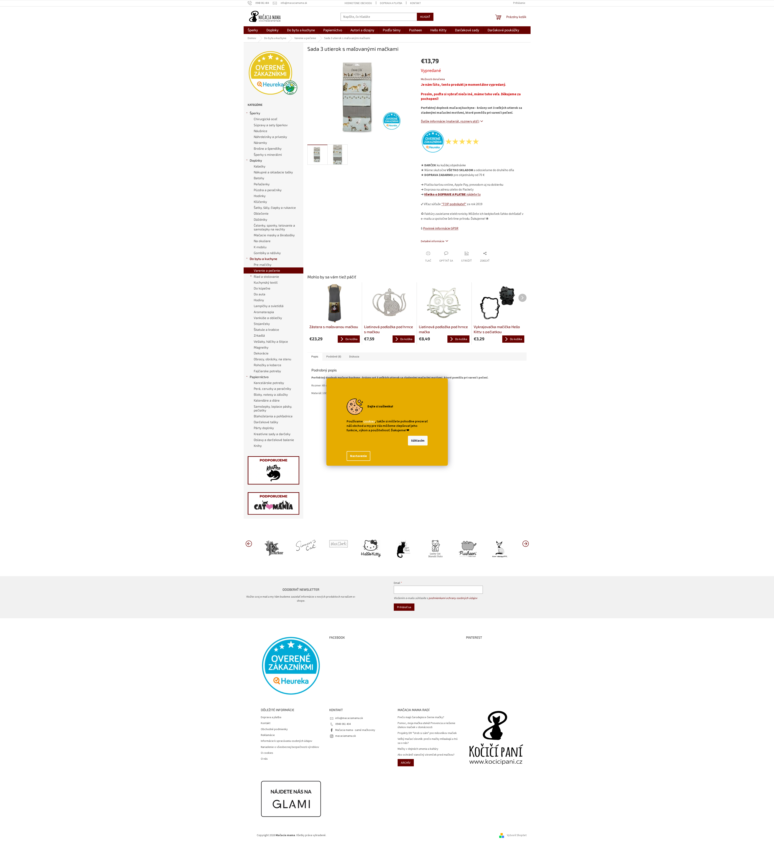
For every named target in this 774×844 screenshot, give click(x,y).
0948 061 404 (343, 724)
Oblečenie (261, 213)
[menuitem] (253, 30)
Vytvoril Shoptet (517, 835)
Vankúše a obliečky (268, 318)
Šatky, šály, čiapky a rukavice (275, 207)
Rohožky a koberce (267, 365)
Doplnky (256, 160)
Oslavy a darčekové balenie (274, 440)
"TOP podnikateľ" (453, 204)
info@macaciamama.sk (349, 718)
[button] (525, 543)
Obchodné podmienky (274, 729)
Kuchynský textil (266, 282)
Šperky (255, 113)
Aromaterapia (264, 312)
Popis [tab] (314, 357)
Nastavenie (358, 456)
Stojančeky (262, 324)
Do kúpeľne (262, 288)
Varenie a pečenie (267, 270)
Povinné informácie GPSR (440, 228)
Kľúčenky (260, 202)
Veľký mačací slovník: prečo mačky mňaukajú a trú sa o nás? (428, 741)
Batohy (259, 178)
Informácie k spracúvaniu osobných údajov (286, 741)
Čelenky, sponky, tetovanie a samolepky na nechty (274, 227)
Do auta (259, 294)
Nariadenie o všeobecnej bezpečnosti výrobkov (290, 747)
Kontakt (415, 3)
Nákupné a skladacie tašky (273, 172)
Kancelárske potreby (269, 383)
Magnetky (261, 347)
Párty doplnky (264, 428)
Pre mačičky (262, 264)
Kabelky (259, 166)
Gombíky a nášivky (267, 253)
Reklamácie (268, 735)
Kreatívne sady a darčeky (272, 434)
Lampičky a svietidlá (268, 306)
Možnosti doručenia (433, 79)
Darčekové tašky (266, 422)
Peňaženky (262, 184)
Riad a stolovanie (266, 276)
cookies (369, 421)
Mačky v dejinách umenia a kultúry (418, 749)
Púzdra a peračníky (267, 190)
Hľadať (425, 16)
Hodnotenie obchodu (358, 3)
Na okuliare (262, 241)
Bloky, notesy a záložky (271, 394)
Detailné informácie (432, 241)
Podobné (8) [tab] (333, 357)
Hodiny (259, 300)
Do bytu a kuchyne (263, 259)
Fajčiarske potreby (267, 371)
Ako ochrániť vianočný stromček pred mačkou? (426, 755)
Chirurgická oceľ (265, 119)
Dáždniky (260, 219)
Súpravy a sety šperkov (271, 125)
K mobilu (260, 247)
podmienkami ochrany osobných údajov (453, 598)
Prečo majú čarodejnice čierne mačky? (421, 717)
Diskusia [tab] (354, 357)
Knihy (258, 445)
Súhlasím (418, 440)
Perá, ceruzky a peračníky (272, 388)
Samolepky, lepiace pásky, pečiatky (273, 408)
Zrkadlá (259, 335)
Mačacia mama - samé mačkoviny (355, 730)
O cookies (267, 753)
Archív (406, 762)
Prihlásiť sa (404, 607)
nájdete (452, 194)
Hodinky (259, 196)
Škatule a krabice (266, 329)
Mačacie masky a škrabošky (274, 235)
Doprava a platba (391, 3)
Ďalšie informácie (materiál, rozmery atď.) (450, 121)
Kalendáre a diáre (267, 400)
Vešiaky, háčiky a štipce (271, 341)
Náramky (260, 142)
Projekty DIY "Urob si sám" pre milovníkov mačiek (427, 733)
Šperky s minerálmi (268, 154)
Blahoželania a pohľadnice (273, 416)
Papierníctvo (259, 377)
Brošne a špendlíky (267, 148)
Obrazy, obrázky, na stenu (272, 359)
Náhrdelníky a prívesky (270, 137)
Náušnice (260, 131)
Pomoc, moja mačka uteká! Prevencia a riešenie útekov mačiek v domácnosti (426, 725)
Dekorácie (261, 353)
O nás (264, 759)
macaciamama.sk (345, 736)
